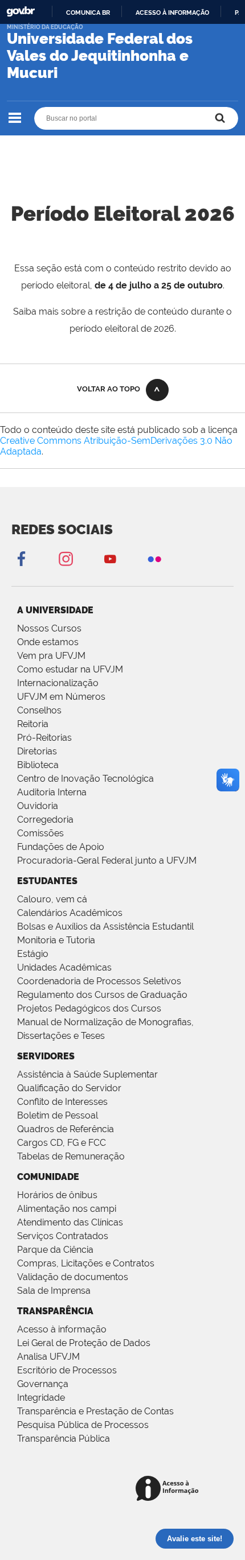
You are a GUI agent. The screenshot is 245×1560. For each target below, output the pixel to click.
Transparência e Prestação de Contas (95, 1411)
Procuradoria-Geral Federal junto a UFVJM (107, 860)
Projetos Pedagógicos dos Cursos (89, 1008)
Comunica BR (88, 12)
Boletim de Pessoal (57, 1115)
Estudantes (47, 881)
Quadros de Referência (65, 1129)
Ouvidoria (37, 805)
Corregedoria (45, 819)
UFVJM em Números (61, 696)
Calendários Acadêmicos (69, 912)
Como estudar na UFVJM (70, 669)
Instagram (65, 558)
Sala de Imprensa (54, 1290)
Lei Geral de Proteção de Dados (83, 1343)
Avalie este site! (194, 1538)
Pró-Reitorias (44, 737)
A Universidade (55, 610)
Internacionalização (58, 683)
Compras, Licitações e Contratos (85, 1263)
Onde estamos (48, 642)
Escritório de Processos (67, 1370)
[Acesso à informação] (169, 1489)
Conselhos (39, 710)
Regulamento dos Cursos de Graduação (102, 994)
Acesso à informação (172, 12)
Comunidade (48, 1176)
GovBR (20, 11)
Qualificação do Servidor (69, 1088)
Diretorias (37, 751)
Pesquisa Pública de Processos (83, 1424)
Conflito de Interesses (62, 1101)
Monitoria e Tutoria (56, 940)
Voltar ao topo (108, 389)
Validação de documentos (72, 1277)
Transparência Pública (63, 1438)
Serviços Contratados (62, 1236)
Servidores (46, 1056)
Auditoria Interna (52, 792)
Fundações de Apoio (60, 846)
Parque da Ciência (55, 1249)
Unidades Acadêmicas (64, 967)
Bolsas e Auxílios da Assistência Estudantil (105, 926)
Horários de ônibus (57, 1195)
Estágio (32, 953)
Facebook (21, 558)
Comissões (40, 833)
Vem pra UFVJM (51, 655)
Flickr (154, 558)
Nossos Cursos (49, 628)
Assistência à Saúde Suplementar (87, 1074)
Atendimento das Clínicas (70, 1222)
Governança (42, 1384)
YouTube (110, 558)
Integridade (41, 1397)
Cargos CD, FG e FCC (61, 1142)
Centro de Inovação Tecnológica (85, 778)
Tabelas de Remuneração (71, 1156)
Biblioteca (38, 765)
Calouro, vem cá (52, 899)
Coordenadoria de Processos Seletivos (99, 981)
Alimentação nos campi (66, 1208)
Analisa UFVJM (48, 1356)
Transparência (55, 1311)
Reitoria (32, 724)
